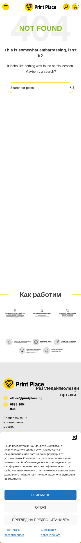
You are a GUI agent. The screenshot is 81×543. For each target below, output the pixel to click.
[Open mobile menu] (8, 6)
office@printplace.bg (19, 398)
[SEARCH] (72, 87)
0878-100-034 (17, 407)
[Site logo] (34, 6)
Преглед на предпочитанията (40, 520)
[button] (74, 437)
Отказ (40, 507)
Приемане (40, 495)
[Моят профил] (59, 6)
